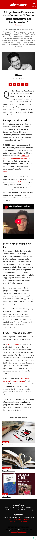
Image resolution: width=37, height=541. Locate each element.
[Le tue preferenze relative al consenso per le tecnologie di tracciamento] (34, 538)
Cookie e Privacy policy (15, 519)
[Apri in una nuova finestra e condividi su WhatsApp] (18, 84)
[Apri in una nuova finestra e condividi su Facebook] (10, 84)
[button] (34, 4)
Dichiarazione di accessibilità (18, 522)
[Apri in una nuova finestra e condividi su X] (14, 84)
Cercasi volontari (7, 445)
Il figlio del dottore (8, 471)
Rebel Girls (7, 171)
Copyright (26, 519)
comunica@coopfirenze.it (18, 532)
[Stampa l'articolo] (27, 84)
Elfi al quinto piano (12, 344)
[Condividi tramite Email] (22, 84)
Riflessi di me (6, 497)
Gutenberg (18, 25)
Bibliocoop (18, 75)
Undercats (21, 182)
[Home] (18, 4)
